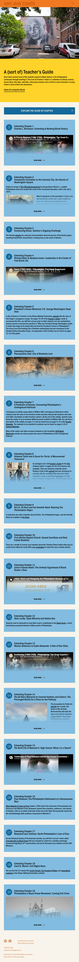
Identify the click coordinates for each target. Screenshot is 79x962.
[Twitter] (10, 941)
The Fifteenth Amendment (30, 186)
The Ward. (26, 517)
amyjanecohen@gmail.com (12, 950)
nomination (40, 547)
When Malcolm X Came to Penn (17, 806)
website (18, 235)
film (68, 463)
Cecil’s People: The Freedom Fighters (44, 870)
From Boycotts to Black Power (17, 840)
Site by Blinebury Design (26, 943)
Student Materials (12, 426)
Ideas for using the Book (14, 89)
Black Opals (61, 623)
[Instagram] (5, 941)
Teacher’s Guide (54, 318)
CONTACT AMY (8, 947)
